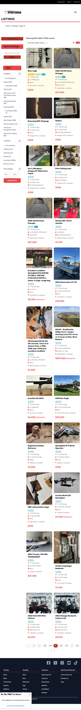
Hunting (9, 107)
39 (45, 645)
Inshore (5, 685)
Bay (58, 294)
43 (66, 645)
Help (62, 682)
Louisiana (40, 85)
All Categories (11, 78)
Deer (24, 678)
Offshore (6, 689)
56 (77, 645)
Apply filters (12, 180)
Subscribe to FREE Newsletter (16, 706)
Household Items (10, 102)
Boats (8, 82)
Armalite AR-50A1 (36, 398)
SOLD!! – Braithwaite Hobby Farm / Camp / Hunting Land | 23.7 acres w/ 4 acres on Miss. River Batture (66, 334)
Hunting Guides (11, 112)
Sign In (69, 2)
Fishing (7, 89)
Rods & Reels (61, 180)
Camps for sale (62, 351)
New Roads (33, 522)
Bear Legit (32, 71)
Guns (31, 133)
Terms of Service (66, 675)
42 (61, 645)
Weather (44, 692)
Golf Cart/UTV (35, 630)
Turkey (25, 689)
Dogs (31, 460)
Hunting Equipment (64, 132)
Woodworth (34, 295)
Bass (31, 568)
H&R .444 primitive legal (38, 507)
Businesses (45, 682)
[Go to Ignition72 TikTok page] (76, 662)
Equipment (11, 86)
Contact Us (64, 678)
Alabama (8, 149)
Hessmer (33, 413)
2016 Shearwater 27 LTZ (66, 282)
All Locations (10, 145)
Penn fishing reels (63, 169)
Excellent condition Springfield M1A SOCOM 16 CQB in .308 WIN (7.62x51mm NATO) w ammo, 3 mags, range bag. (39, 276)
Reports (44, 685)
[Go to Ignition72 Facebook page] (48, 662)
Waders (58, 121)
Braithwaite (61, 354)
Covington (60, 297)
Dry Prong (60, 583)
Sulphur (59, 463)
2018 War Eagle (62, 398)
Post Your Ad (12, 39)
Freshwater (7, 682)
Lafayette (33, 633)
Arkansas (8, 153)
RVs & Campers (11, 124)
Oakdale (32, 463)
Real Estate (10, 120)
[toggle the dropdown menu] (75, 12)
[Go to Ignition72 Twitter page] (55, 662)
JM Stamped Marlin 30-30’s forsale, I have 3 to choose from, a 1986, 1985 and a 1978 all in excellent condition (38, 346)
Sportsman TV (46, 675)
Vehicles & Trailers (10, 135)
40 (50, 645)
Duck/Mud (61, 85)
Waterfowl (26, 682)
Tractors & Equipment (10, 129)
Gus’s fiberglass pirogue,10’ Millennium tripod (38, 171)
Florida (7, 156)
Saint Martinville (62, 413)
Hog (24, 685)
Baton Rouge (61, 238)
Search (12, 57)
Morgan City (34, 136)
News (5, 675)
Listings (14, 26)
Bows (32, 82)
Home (8, 26)
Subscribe (77, 2)
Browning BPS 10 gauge (38, 121)
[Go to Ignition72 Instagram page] (62, 662)
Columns (45, 678)
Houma (59, 512)
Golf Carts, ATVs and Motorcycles (10, 95)
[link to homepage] (13, 12)
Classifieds (45, 689)
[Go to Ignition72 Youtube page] (69, 662)
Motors (8, 116)
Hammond (33, 85)
